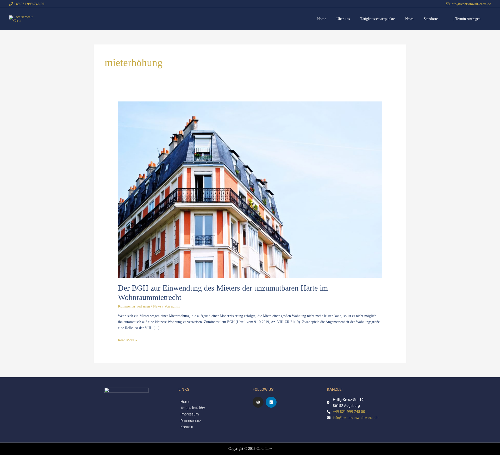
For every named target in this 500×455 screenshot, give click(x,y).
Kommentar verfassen (134, 306)
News (157, 306)
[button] (467, 18)
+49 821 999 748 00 (349, 411)
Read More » (127, 340)
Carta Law (264, 449)
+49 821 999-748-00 (28, 4)
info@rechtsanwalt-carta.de (470, 4)
